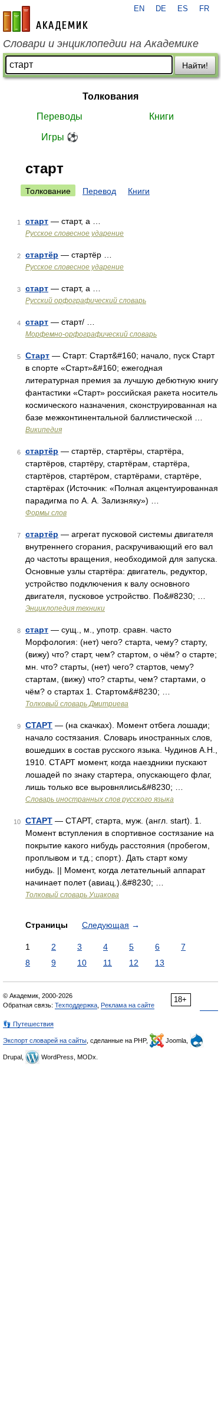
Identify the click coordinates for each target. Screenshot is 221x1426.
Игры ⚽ (59, 137)
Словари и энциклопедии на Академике (101, 44)
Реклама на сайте (127, 1005)
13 (159, 962)
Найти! (195, 65)
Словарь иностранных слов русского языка (99, 799)
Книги (161, 116)
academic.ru (45, 19)
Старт (37, 355)
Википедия (43, 430)
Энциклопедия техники (65, 608)
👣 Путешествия (28, 1023)
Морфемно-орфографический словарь (91, 334)
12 (133, 962)
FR (204, 9)
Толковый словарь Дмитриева (76, 704)
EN (139, 9)
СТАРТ (38, 725)
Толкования (110, 96)
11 (107, 962)
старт (36, 221)
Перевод (99, 191)
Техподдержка (76, 1005)
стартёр (41, 254)
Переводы (60, 116)
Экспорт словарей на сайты (45, 1040)
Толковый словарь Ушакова (72, 895)
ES (182, 9)
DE (161, 9)
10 (82, 962)
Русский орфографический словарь (85, 301)
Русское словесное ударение (74, 233)
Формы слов (46, 513)
